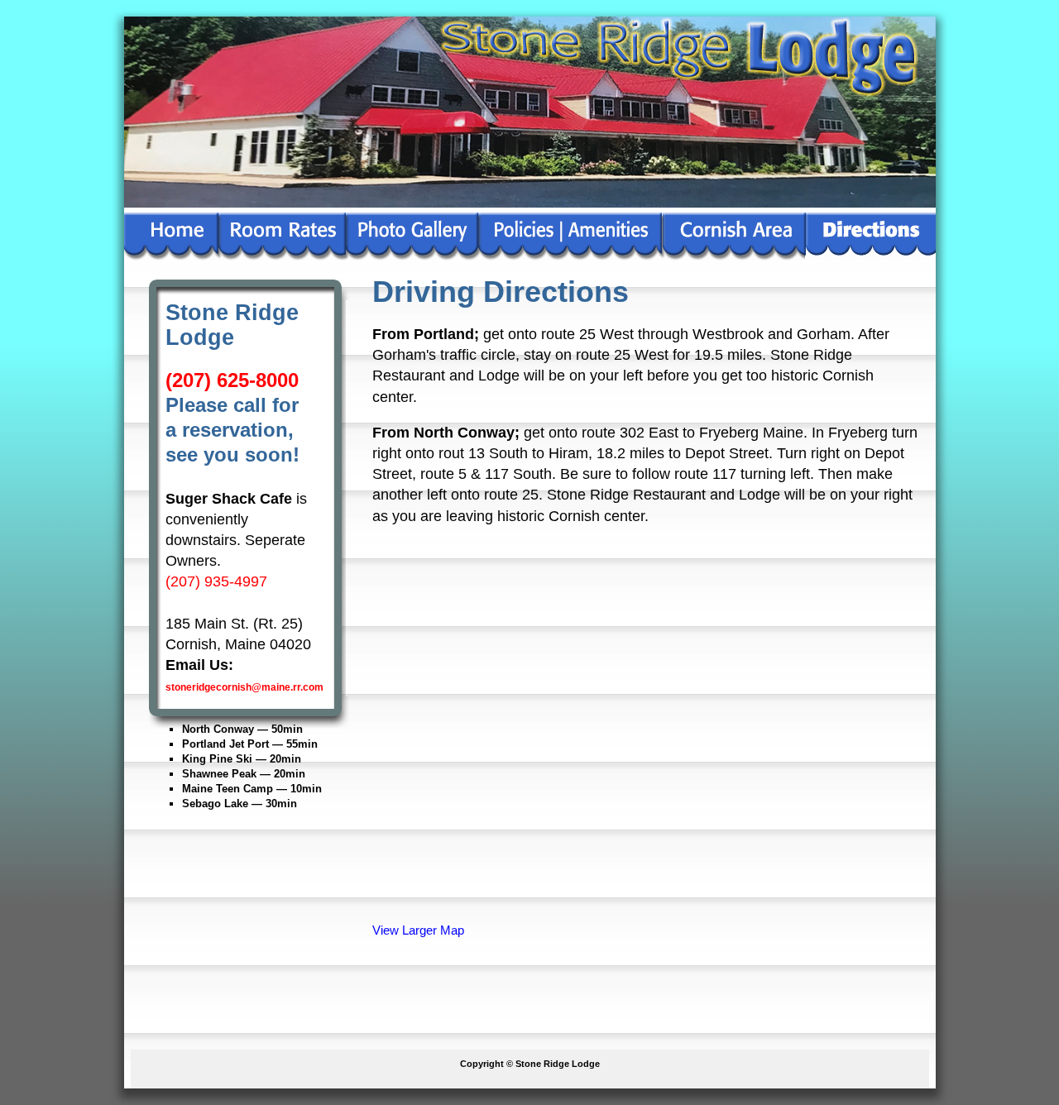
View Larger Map (418, 930)
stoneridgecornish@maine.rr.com (244, 687)
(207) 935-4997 (216, 581)
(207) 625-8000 (232, 380)
